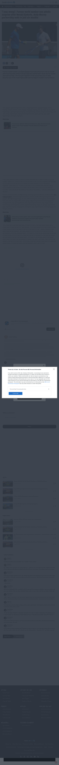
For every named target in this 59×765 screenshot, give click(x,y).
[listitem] (29, 389)
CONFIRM (15, 393)
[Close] (54, 369)
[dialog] (29, 382)
